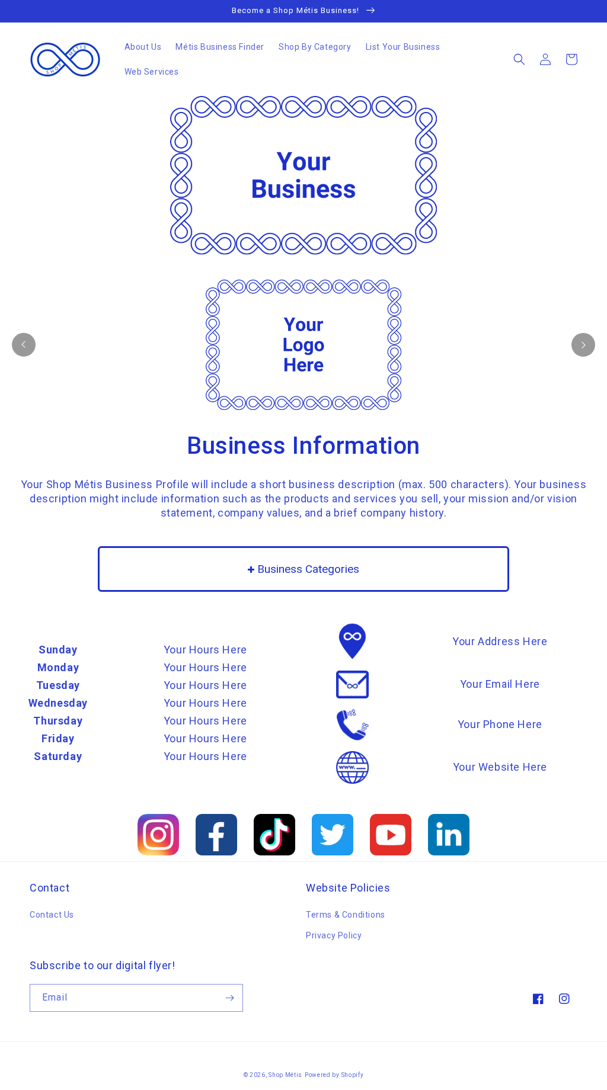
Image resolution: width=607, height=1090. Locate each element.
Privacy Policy (334, 935)
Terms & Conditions (345, 914)
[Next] (583, 345)
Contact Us (52, 914)
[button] (519, 59)
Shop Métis (285, 1075)
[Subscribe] (229, 998)
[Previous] (24, 345)
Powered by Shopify (334, 1075)
